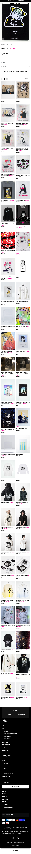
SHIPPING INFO (3, 66)
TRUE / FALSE (3, 44)
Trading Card (9, 44)
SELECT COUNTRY (6, 815)
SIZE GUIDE (3, 62)
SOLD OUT (15, 850)
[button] (2, 22)
